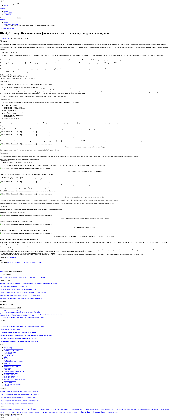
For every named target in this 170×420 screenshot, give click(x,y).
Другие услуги (8, 353)
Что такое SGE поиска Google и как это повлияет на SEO (18, 338)
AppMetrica (17, 409)
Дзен (111, 409)
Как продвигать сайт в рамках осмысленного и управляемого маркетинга (22, 277)
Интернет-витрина (9, 355)
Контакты (6, 5)
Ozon (58, 409)
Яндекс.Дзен (77, 412)
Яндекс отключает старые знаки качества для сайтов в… (17, 403)
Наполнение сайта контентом (12, 365)
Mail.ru (48, 409)
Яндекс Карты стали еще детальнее (10, 329)
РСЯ (18, 412)
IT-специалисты (43, 409)
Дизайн (116, 409)
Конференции (136, 409)
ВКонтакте (106, 409)
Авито (102, 409)
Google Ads (35, 409)
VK (78, 409)
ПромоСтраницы (11, 412)
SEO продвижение (9, 347)
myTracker (53, 409)
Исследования (124, 409)
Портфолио (7, 369)
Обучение (166, 409)
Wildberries (91, 409)
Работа (20, 412)
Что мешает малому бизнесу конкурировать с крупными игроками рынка (22, 317)
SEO (70, 409)
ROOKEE (62, 409)
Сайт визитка (8, 382)
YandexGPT (97, 409)
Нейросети (161, 409)
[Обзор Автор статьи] (3, 269)
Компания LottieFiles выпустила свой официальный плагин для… (20, 391)
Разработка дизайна (9, 374)
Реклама (30, 412)
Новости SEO (8, 13)
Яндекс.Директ (86, 412)
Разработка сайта (9, 377)
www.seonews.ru (11, 257)
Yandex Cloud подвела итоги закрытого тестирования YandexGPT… (20, 394)
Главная (6, 11)
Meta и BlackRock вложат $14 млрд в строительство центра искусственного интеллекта (26, 311)
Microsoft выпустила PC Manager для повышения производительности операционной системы (28, 283)
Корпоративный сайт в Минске (13, 361)
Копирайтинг (8, 360)
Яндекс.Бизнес (52, 412)
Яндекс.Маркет (100, 412)
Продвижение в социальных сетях (14, 371)
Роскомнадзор (36, 412)
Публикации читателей (7, 28)
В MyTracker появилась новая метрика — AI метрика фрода (18, 397)
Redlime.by (12, 415)
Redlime (2, 8)
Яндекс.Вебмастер (68, 412)
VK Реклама (84, 409)
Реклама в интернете (10, 381)
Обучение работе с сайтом (11, 366)
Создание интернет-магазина (12, 384)
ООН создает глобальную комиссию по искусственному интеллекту (20, 312)
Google (29, 409)
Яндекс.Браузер (58, 412)
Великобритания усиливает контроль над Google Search (17, 315)
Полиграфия (7, 368)
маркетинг (117, 412)
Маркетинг (7, 363)
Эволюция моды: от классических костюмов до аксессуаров (19, 341)
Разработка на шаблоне (11, 376)
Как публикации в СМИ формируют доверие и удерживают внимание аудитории (26, 335)
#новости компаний (7, 409)
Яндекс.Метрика (110, 412)
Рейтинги (25, 412)
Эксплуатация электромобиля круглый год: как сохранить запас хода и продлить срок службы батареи (31, 314)
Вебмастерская (8, 14)
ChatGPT (23, 409)
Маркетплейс (146, 409)
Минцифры (154, 409)
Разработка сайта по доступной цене (15, 379)
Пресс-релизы (3, 412)
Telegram (74, 409)
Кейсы (5, 357)
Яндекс (45, 411)
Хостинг (6, 385)
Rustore (66, 409)
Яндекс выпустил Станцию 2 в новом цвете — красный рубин (19, 400)
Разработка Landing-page (11, 373)
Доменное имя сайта (10, 352)
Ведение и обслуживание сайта (13, 349)
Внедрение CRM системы (11, 350)
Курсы (141, 409)
